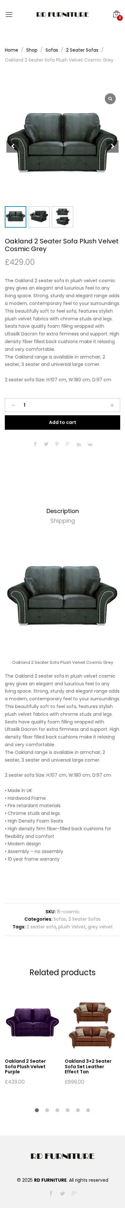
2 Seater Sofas (84, 919)
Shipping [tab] (62, 521)
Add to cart (62, 422)
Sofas (60, 919)
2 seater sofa (41, 927)
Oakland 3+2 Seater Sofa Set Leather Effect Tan (88, 1066)
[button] (112, 146)
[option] (31, 1041)
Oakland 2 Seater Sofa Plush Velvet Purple (25, 1066)
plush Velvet (72, 927)
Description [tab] (62, 511)
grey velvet (100, 927)
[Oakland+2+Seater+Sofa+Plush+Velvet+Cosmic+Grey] (46, 444)
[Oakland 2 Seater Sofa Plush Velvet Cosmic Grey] (35, 444)
